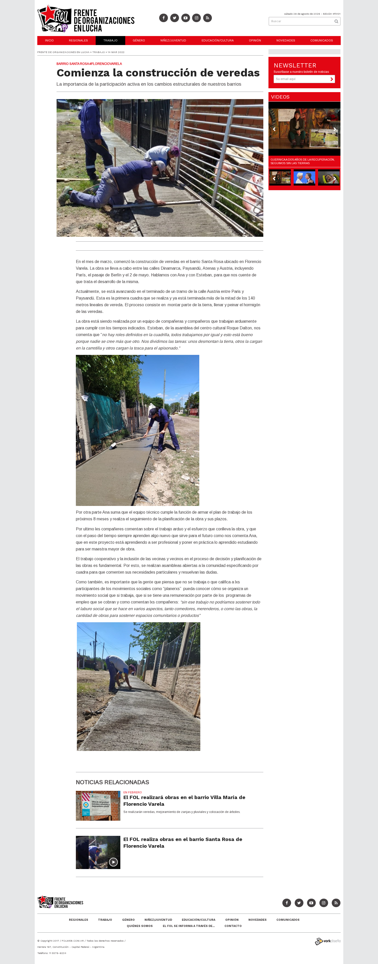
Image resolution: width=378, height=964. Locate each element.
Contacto (233, 926)
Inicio (49, 40)
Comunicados (321, 40)
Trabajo (110, 40)
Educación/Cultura (218, 40)
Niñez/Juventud (173, 40)
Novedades (285, 40)
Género (139, 40)
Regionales (78, 40)
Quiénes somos (140, 926)
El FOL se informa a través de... (189, 926)
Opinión (255, 40)
